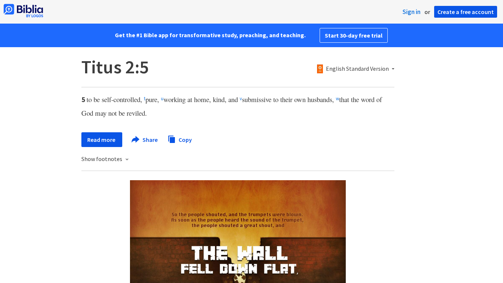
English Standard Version (357, 69)
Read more (101, 139)
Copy (184, 139)
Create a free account (465, 11)
